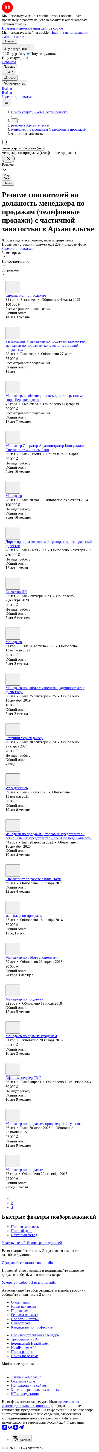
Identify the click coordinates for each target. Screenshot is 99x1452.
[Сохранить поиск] (6, 177)
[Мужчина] (13, 287)
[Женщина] (13, 487)
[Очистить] (8, 159)
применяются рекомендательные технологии (40, 1404)
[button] (7, 88)
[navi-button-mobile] (6, 102)
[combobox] (23, 148)
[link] (9, 78)
